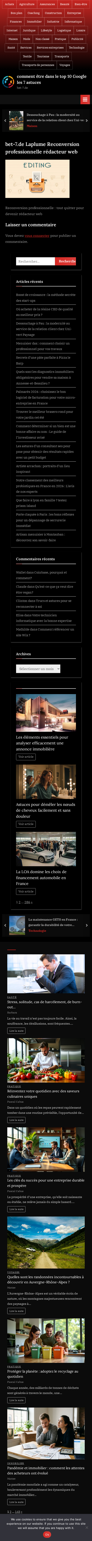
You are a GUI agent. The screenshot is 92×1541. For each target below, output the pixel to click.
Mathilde (22, 629)
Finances (16, 21)
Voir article (26, 757)
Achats (9, 4)
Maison (13, 39)
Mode (26, 39)
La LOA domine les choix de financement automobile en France (41, 877)
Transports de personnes (38, 65)
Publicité (77, 39)
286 (27, 902)
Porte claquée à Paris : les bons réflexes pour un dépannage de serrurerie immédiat (45, 520)
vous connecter (37, 235)
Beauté (64, 4)
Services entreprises (50, 47)
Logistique (64, 30)
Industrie (53, 21)
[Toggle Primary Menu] (85, 99)
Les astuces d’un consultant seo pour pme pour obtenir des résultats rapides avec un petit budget (45, 451)
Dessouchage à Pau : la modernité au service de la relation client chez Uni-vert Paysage (56, 118)
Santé (11, 47)
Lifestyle (46, 30)
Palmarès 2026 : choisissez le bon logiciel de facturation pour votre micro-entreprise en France (46, 397)
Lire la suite (16, 1030)
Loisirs (80, 30)
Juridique (29, 30)
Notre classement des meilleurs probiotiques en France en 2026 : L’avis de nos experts (45, 486)
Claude (21, 586)
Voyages (64, 65)
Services (25, 47)
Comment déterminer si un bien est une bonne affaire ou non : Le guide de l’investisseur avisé (46, 431)
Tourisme (43, 56)
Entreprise (74, 13)
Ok (47, 1534)
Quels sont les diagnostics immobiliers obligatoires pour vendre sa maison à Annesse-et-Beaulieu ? (45, 377)
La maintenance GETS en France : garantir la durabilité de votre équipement (53, 922)
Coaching (34, 13)
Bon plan (16, 13)
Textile (27, 56)
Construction (53, 13)
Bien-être (81, 4)
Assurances (47, 4)
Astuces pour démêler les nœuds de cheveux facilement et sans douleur (45, 810)
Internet (12, 30)
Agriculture (26, 4)
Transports (62, 56)
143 (17, 1512)
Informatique (73, 21)
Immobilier (34, 21)
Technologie (77, 47)
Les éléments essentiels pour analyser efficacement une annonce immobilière (42, 743)
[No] (87, 1527)
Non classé (42, 39)
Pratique (60, 39)
